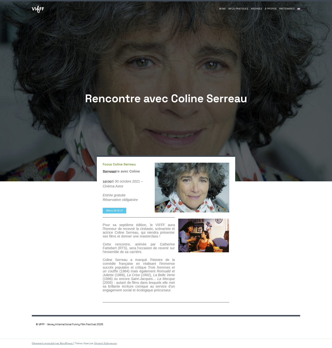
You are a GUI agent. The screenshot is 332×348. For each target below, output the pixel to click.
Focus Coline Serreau (119, 164)
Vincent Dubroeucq (105, 343)
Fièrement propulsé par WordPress (52, 343)
